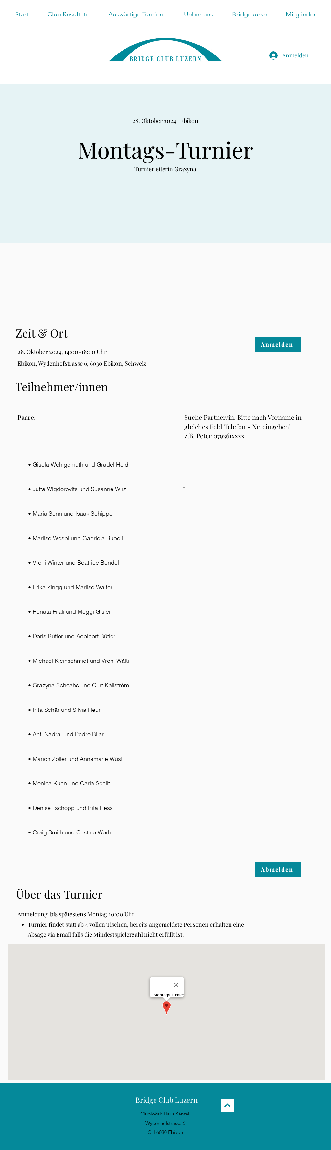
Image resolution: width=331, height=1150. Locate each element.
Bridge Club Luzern (166, 1100)
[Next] (227, 1105)
